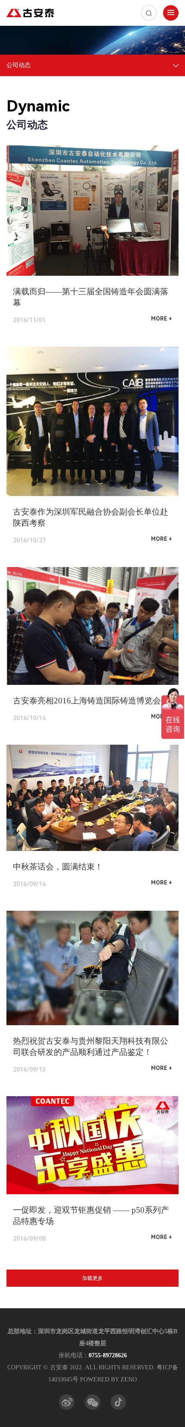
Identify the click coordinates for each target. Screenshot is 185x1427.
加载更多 (92, 1278)
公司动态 (18, 65)
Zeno (128, 1379)
